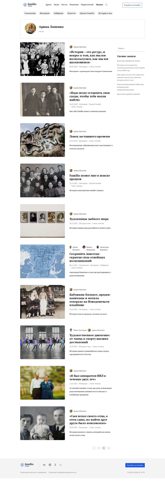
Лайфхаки (58, 13)
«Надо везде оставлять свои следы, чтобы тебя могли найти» (89, 96)
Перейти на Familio (132, 5)
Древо (48, 4)
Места (64, 4)
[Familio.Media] (31, 5)
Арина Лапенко (51, 27)
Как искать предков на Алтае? (128, 61)
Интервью (45, 13)
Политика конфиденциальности (62, 472)
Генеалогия (30, 13)
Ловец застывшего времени (89, 136)
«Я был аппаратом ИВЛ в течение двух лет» (87, 377)
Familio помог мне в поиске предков (89, 177)
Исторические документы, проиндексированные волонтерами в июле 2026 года (131, 67)
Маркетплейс (87, 4)
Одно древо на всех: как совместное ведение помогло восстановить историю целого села (130, 77)
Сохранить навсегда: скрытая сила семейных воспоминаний (87, 257)
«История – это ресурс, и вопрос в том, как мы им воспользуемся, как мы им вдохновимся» (88, 57)
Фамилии (74, 4)
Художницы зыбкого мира (89, 219)
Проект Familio (87, 13)
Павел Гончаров (80, 330)
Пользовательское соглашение (33, 472)
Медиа (99, 4)
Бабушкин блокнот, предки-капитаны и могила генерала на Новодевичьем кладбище (90, 300)
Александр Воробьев (104, 248)
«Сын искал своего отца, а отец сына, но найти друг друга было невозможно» (88, 419)
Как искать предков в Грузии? (128, 94)
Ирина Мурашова (91, 248)
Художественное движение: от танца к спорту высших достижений (89, 338)
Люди (56, 4)
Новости (71, 13)
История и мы (105, 13)
